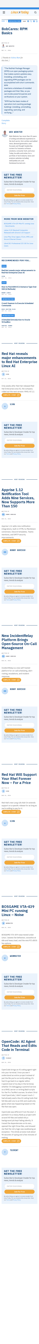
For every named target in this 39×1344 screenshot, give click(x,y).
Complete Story (9, 395)
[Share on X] (31, 21)
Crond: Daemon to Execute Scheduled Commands (17, 304)
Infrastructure (14, 21)
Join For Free (19, 195)
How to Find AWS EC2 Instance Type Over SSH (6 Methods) (19, 288)
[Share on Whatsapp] (37, 21)
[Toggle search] (35, 12)
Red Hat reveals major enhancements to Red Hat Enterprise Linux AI (19, 271)
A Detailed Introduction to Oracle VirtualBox (16, 321)
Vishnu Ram (15, 57)
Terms (8, 203)
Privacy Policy (16, 203)
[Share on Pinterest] (34, 21)
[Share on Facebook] (28, 21)
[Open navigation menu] (3, 12)
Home (3, 21)
